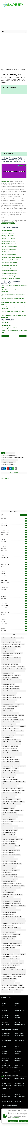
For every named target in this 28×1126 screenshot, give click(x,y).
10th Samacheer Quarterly (20, 690)
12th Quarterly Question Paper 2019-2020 (10, 949)
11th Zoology (4, 1056)
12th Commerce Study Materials (9, 262)
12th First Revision (5, 905)
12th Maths (13, 918)
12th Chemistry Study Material (11, 69)
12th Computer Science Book (8, 848)
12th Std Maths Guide (14, 958)
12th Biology (19, 788)
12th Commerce (19, 821)
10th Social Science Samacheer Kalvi (9, 715)
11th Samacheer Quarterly (20, 766)
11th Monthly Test (5, 750)
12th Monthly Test (5, 930)
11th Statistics (17, 1063)
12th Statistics (17, 1017)
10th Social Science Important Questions (10, 713)
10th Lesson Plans (5, 666)
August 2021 (14, 566)
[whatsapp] (13, 468)
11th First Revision (5, 746)
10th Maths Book (20, 666)
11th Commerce (17, 1058)
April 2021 (14, 575)
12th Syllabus (4, 322)
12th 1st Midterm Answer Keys (17, 772)
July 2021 (14, 569)
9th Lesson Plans (13, 985)
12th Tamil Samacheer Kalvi (7, 969)
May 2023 (14, 518)
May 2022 (14, 546)
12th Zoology (22, 972)
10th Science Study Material (7, 704)
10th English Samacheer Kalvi (8, 651)
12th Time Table (15, 972)
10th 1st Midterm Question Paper (9, 640)
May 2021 (14, 573)
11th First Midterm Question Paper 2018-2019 (11, 739)
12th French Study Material (7, 916)
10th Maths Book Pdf (21, 668)
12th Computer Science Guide (8, 852)
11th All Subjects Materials (7, 1067)
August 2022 (14, 539)
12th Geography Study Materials (9, 270)
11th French (3, 1048)
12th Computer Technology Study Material (10, 870)
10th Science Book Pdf (6, 697)
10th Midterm (17, 675)
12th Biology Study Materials (8, 249)
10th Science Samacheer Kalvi (8, 702)
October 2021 (14, 562)
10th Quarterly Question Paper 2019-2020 (10, 686)
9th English (17, 983)
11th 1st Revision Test (19, 1081)
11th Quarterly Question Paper (8, 757)
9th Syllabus (4, 992)
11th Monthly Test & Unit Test (19, 1070)
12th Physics (13, 930)
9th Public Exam (21, 987)
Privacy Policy (15, 1117)
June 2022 (14, 543)
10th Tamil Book (5, 719)
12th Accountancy (5, 1012)
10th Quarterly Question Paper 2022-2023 (10, 688)
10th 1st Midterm (5, 637)
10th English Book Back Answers (17, 644)
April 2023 (14, 521)
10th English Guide (16, 646)
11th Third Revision (6, 770)
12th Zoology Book (6, 974)
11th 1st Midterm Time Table (8, 735)
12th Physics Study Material (7, 941)
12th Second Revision (6, 956)
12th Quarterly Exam (6, 945)
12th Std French (5, 958)
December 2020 (14, 582)
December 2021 (14, 557)
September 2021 (14, 564)
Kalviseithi (4, 82)
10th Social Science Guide (7, 710)
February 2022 (14, 553)
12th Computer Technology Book (9, 861)
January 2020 (14, 607)
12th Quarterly (5, 943)
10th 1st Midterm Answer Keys (17, 637)
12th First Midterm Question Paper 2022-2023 (11, 903)
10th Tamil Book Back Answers (17, 719)
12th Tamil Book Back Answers (17, 963)
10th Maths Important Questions (17, 671)
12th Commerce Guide (19, 828)
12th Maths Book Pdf (21, 921)
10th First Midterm (18, 653)
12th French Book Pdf (6, 910)
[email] (16, 468)
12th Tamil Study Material (20, 969)
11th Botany (17, 1053)
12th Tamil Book (5, 963)
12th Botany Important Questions (9, 806)
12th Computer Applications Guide (9, 841)
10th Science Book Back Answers (8, 695)
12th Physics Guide (16, 934)
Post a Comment (5, 478)
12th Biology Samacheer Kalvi (8, 797)
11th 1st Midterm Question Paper (9, 733)
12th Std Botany (16, 956)
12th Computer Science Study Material (10, 859)
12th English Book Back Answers (17, 885)
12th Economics (4, 1015)
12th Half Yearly (18, 916)
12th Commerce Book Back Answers (9, 826)
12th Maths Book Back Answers (8, 921)
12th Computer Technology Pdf (8, 868)
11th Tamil (3, 1046)
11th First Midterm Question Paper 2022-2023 (11, 744)
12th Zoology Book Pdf (7, 976)
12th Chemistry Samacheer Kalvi (8, 462)
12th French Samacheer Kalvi (8, 914)
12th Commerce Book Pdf (7, 828)
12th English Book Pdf (6, 888)
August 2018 (14, 628)
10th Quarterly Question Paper (8, 684)
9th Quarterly (5, 989)
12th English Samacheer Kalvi (8, 892)
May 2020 (14, 598)
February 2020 (14, 605)
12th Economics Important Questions (9, 879)
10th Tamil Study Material (20, 726)
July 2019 (14, 617)
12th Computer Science (19, 1010)
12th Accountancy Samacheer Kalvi (9, 786)
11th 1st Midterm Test (6, 1085)
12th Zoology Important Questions (9, 978)
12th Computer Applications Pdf (8, 843)
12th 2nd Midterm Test (19, 1040)
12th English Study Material (7, 894)
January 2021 (14, 580)
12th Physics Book (21, 930)
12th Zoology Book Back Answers (18, 974)
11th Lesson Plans (5, 748)
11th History (17, 1060)
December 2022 (14, 530)
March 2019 (14, 623)
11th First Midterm (19, 735)
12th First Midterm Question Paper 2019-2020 (11, 899)
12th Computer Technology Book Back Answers (11, 863)
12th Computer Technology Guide (9, 865)
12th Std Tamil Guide (6, 961)
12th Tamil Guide (15, 965)
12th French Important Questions (9, 912)
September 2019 (14, 612)
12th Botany (17, 799)
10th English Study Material (7, 653)
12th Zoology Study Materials (8, 254)
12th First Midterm (18, 894)
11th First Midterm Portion (7, 737)
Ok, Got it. (23, 1121)
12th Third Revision (6, 972)
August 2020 (14, 591)
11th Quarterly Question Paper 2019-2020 (10, 761)
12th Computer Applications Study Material (11, 845)
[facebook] (2, 468)
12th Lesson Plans (6, 325)
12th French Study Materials (8, 238)
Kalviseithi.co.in (5, 181)
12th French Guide (16, 910)
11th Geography (4, 1063)
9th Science (11, 989)
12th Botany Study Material (7, 810)
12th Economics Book (6, 872)
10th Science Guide (17, 697)
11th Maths (16, 1048)
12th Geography (4, 1017)
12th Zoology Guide (17, 976)
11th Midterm (14, 748)
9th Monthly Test (12, 987)
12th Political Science (18, 1020)
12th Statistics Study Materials (9, 273)
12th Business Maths (5, 1020)
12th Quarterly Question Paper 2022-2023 (10, 952)
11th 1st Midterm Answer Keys (17, 730)
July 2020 (14, 594)
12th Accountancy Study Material (8, 788)
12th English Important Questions (9, 890)
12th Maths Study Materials (8, 241)
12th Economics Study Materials (9, 265)
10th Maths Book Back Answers (8, 668)
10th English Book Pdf (6, 646)
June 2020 (14, 596)
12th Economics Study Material (8, 883)
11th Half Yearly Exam (19, 1078)
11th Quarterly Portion (16, 755)
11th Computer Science (19, 1056)
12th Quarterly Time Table (7, 954)
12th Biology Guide (17, 792)
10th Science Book (12, 693)
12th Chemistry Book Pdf (7, 457)
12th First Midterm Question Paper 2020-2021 (11, 901)
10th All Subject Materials (19, 1096)
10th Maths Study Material (7, 675)
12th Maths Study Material (7, 927)
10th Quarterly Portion (16, 682)
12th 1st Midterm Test (6, 1040)
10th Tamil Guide (15, 721)
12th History (17, 1015)
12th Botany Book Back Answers (17, 801)
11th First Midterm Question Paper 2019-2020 (11, 741)
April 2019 (14, 621)
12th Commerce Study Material (8, 834)
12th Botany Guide (16, 803)
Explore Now (13, 1121)
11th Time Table (15, 770)
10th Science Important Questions (9, 699)
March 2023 (14, 523)
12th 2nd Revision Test (6, 1038)
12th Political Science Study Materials (10, 278)
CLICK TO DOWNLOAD (8, 223)
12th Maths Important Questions (17, 923)
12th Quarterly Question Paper (8, 947)
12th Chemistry (17, 1005)
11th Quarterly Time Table (7, 766)
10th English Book (5, 644)
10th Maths (13, 666)
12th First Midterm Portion (7, 896)
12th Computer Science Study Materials (11, 257)
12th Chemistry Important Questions (9, 459)
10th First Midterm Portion (7, 655)
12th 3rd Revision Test (19, 1038)
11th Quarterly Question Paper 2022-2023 (10, 764)
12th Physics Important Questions (9, 936)
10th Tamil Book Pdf (6, 721)
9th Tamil (10, 992)
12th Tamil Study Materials (8, 233)
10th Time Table (15, 728)
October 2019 (14, 610)
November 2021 (14, 559)
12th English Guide (16, 888)
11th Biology (4, 1053)
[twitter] (5, 468)
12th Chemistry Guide (18, 457)
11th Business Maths (5, 1065)
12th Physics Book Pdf (6, 934)
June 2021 (14, 571)
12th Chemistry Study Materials (9, 246)
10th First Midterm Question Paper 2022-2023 (11, 662)
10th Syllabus (21, 715)
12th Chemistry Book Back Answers (9, 455)
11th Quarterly (5, 752)
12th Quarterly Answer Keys (15, 943)
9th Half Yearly (5, 985)
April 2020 (14, 601)
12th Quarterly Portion (16, 945)
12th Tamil (21, 961)
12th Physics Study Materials (8, 243)
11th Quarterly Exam (6, 755)
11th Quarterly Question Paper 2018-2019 (10, 759)
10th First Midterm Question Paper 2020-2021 (11, 660)
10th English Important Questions (9, 648)
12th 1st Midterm (5, 772)
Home (2, 69)
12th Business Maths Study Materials (10, 276)
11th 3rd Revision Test (19, 1083)
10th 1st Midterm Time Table (8, 642)
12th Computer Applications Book (9, 837)
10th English (18, 642)
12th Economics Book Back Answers (9, 874)
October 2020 (14, 587)
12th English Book (5, 885)
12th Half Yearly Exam (19, 1033)
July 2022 (14, 541)
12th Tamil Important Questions (8, 967)
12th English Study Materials (8, 235)
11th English (17, 1046)
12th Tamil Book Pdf (6, 965)
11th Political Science (18, 1065)
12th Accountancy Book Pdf (7, 781)
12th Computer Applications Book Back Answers (12, 839)
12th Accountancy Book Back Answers (10, 779)
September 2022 (14, 537)
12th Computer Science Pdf (7, 857)
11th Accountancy (5, 1058)
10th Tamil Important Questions (8, 724)
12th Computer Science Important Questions (11, 854)
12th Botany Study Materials (8, 251)
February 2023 (14, 525)
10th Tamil (4, 717)
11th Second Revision (6, 768)
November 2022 (14, 532)
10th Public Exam (14, 677)
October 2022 (14, 534)
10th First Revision (5, 664)
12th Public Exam (18, 941)
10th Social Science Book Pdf (8, 708)
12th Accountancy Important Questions (10, 783)
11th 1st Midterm (5, 730)
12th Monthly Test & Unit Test (9, 328)
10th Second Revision (19, 704)
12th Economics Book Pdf (7, 876)
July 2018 (14, 630)
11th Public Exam (14, 750)
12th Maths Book (20, 918)
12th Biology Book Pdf (6, 792)
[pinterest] (8, 468)
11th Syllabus (15, 768)
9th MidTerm (4, 987)
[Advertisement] (14, 20)
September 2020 (14, 589)
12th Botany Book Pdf (6, 803)
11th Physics (4, 1051)
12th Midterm (17, 927)
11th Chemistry (17, 1051)
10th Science (4, 693)
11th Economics (4, 1060)
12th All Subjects (4, 1022)
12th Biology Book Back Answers (18, 790)
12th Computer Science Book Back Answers (11, 850)
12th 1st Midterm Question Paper (9, 775)
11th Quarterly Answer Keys (15, 752)
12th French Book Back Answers (8, 907)
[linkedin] (10, 468)
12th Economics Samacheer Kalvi (8, 881)
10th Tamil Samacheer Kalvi (7, 726)
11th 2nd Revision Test (6, 1083)
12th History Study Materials (8, 268)
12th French (13, 905)
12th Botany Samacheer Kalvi (8, 808)
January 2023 (14, 527)
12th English (18, 883)
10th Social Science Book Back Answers (10, 706)
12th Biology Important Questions (9, 795)
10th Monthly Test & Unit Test (6, 1102)
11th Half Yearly (14, 746)
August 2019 (14, 614)
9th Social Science (19, 989)
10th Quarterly (5, 679)
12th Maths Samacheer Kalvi (7, 925)
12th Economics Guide (18, 876)
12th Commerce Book (6, 823)
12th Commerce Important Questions (9, 830)
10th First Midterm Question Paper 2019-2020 (11, 657)
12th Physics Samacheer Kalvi (8, 938)
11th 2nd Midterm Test (19, 1085)
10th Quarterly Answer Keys (15, 679)
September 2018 (14, 626)
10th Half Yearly (14, 664)
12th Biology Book (6, 790)
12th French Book (21, 905)
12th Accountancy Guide (20, 781)
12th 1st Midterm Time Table (8, 777)
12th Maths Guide (5, 923)
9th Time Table (17, 992)
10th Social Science (5, 1096)
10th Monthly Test (5, 677)
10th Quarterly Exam (6, 682)
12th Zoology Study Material (8, 983)
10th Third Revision (6, 728)
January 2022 (14, 555)
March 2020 (14, 603)
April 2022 (14, 548)
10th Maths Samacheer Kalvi (7, 673)
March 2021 (14, 578)
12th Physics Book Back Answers (8, 932)
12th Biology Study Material (7, 799)
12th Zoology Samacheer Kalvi (8, 980)
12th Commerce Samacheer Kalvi (9, 832)
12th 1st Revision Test (19, 1035)
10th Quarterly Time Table (7, 690)
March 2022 (14, 550)
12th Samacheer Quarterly (20, 954)
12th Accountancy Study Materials (9, 259)
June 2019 (14, 619)
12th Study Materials (6, 230)
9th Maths (20, 985)
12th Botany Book (5, 801)
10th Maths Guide (5, 671)
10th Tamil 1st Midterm (13, 717)
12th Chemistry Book (10, 453)
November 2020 (14, 585)
